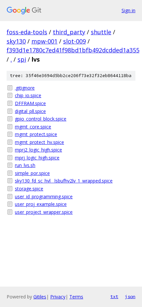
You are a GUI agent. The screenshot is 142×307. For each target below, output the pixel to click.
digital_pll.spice (30, 111)
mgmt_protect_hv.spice (39, 142)
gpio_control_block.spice (40, 119)
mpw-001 (44, 41)
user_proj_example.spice (41, 204)
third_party (69, 32)
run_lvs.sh (25, 165)
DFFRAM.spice (30, 103)
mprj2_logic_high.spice (38, 150)
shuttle (101, 32)
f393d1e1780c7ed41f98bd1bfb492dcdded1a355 (73, 50)
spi (22, 59)
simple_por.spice (32, 173)
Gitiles (39, 296)
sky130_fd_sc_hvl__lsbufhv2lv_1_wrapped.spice (64, 181)
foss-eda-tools (27, 32)
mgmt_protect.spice (36, 134)
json (130, 296)
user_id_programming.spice (44, 196)
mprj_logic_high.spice (37, 157)
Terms (76, 296)
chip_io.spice (28, 95)
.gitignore (25, 88)
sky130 (16, 41)
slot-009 (74, 41)
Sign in (128, 10)
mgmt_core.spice (33, 127)
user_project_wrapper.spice (44, 212)
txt (114, 296)
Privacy (57, 296)
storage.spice (29, 188)
